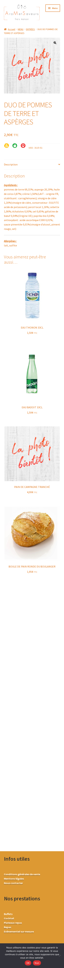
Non (37, 963)
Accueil (11, 29)
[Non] (59, 955)
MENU (20, 29)
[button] (55, 42)
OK (28, 963)
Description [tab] (11, 164)
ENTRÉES (30, 29)
